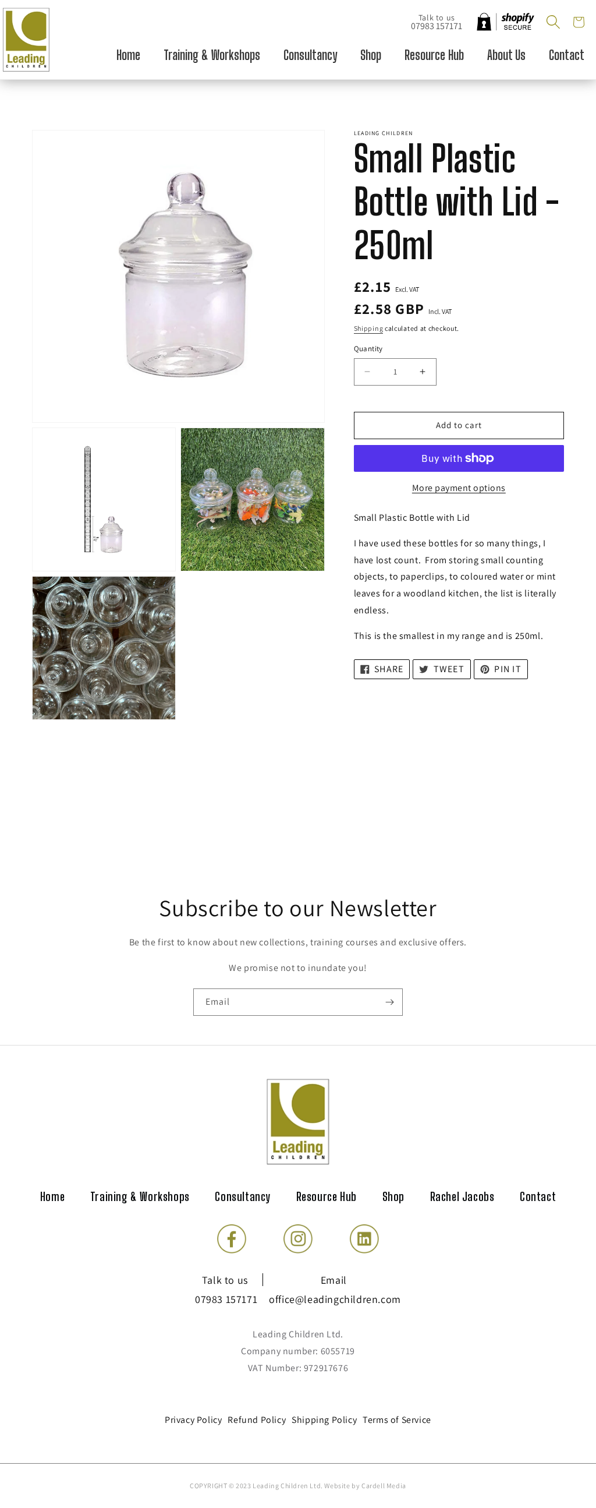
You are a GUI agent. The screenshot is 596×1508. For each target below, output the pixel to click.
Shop (393, 1196)
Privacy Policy (193, 1420)
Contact (538, 1196)
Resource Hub (326, 1196)
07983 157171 (436, 26)
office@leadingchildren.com (335, 1299)
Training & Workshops (140, 1196)
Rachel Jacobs (462, 1196)
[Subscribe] (389, 1002)
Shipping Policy (324, 1420)
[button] (553, 22)
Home (52, 1196)
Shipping (369, 328)
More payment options (459, 488)
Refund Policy (257, 1420)
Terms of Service (397, 1420)
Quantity (368, 349)
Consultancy (243, 1196)
